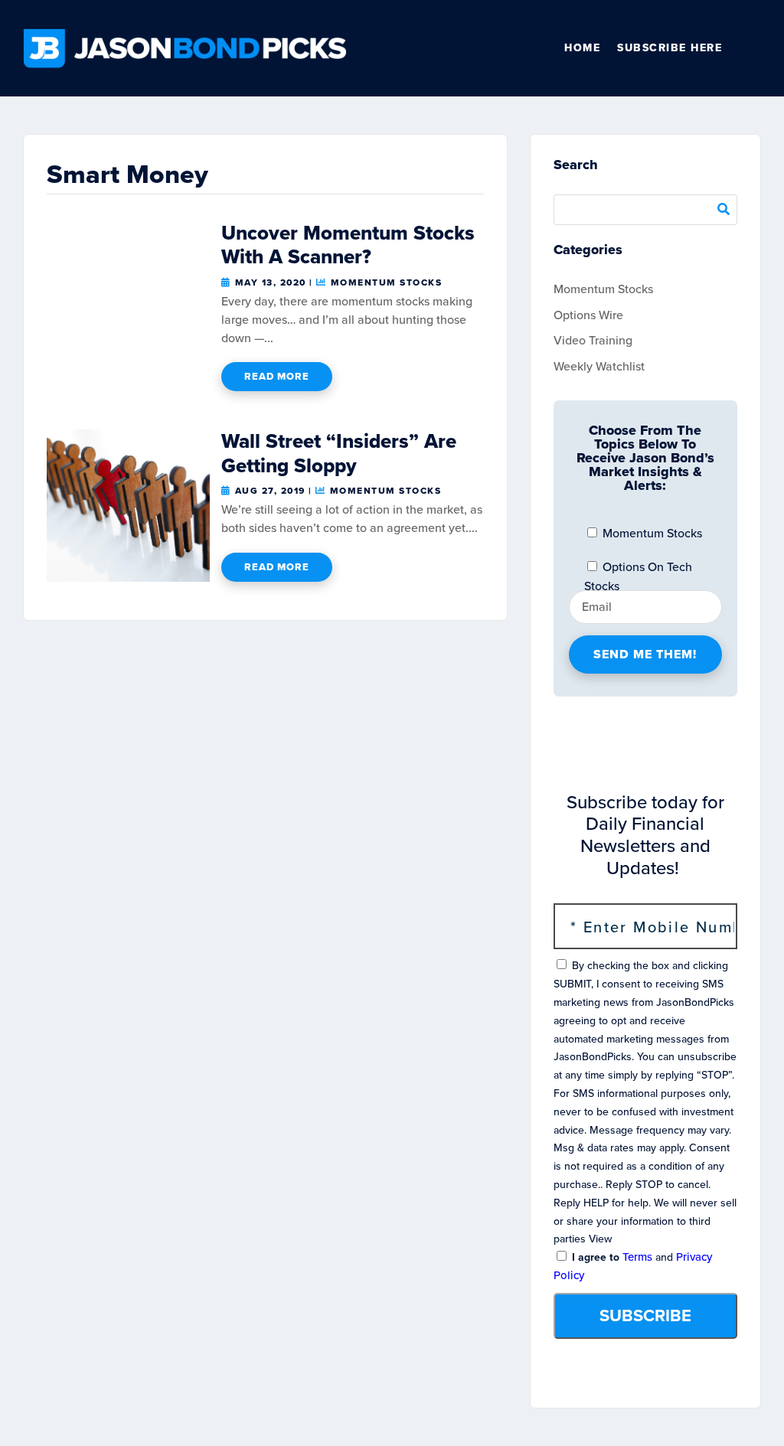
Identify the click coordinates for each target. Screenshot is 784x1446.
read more (276, 376)
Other (754, 48)
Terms (637, 1257)
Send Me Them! (645, 654)
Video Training (593, 340)
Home (582, 48)
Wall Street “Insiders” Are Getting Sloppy (338, 452)
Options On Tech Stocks (638, 570)
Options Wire (588, 315)
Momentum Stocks (386, 282)
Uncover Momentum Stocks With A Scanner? (348, 244)
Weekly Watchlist (599, 366)
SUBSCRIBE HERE (669, 48)
